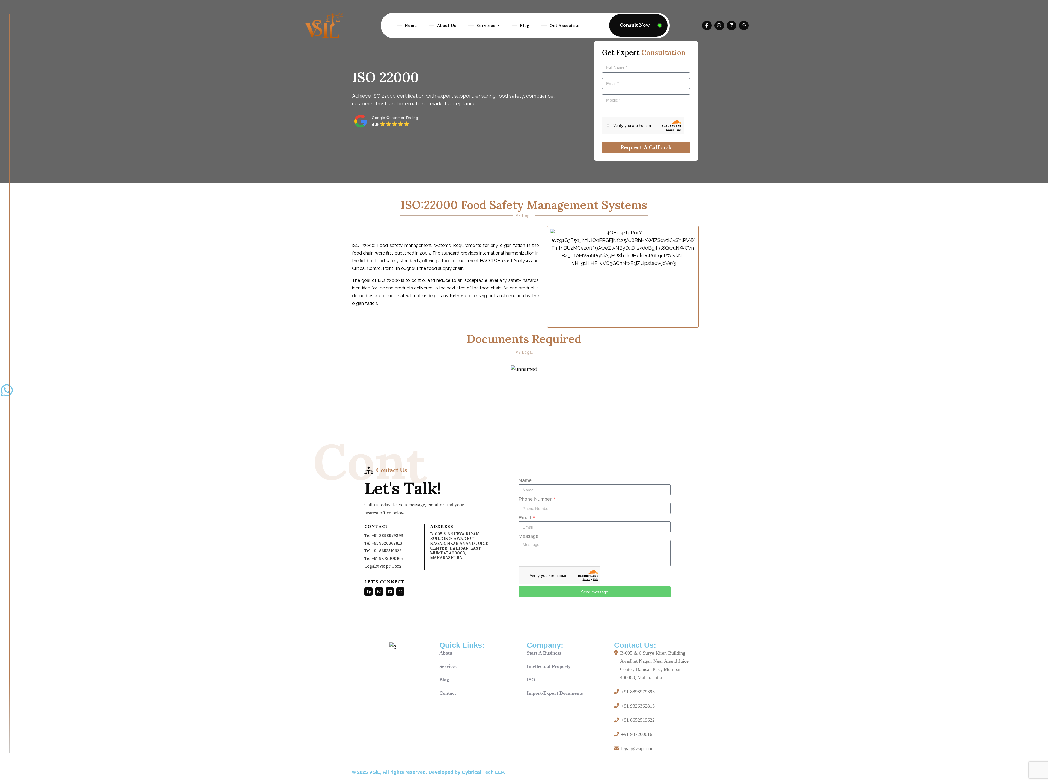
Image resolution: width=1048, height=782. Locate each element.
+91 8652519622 (638, 720)
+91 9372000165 (638, 734)
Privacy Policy (683, 773)
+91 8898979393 (638, 691)
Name (525, 480)
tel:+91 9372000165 (383, 558)
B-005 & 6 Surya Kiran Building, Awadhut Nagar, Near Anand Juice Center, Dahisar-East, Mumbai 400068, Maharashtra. (654, 665)
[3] (324, 25)
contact (447, 693)
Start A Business (544, 653)
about (445, 653)
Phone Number (536, 499)
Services (485, 25)
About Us (446, 25)
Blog (524, 25)
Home (411, 25)
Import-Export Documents (555, 693)
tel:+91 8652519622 (382, 550)
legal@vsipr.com (382, 566)
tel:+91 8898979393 (383, 535)
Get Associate (564, 25)
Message (528, 536)
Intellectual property (549, 666)
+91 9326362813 (638, 706)
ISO (531, 679)
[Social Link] (368, 591)
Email (525, 517)
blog (444, 679)
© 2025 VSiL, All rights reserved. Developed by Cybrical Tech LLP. (428, 772)
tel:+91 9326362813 (383, 543)
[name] (638, 25)
